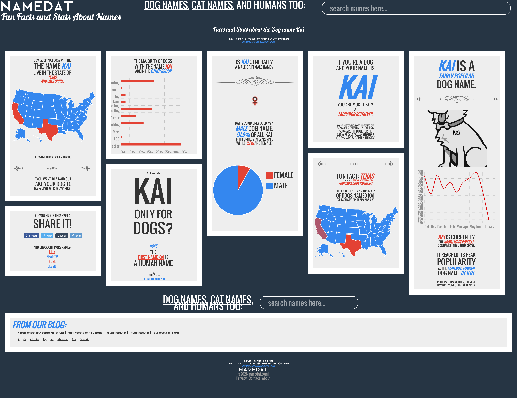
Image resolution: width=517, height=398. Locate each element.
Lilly (52, 251)
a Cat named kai (154, 279)
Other (74, 339)
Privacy (241, 378)
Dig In (272, 41)
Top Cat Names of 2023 (139, 332)
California (64, 157)
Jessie (52, 266)
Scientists (84, 339)
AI (18, 339)
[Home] (253, 369)
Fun (51, 339)
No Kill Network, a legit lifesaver (166, 332)
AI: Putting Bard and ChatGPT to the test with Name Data (41, 332)
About (266, 378)
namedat (254, 374)
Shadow (52, 256)
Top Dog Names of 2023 (116, 332)
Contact (254, 378)
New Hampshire (42, 188)
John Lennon (62, 339)
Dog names (184, 299)
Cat (24, 339)
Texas (51, 157)
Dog (44, 339)
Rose (52, 261)
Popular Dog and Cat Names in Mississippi (85, 332)
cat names (230, 299)
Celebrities (34, 339)
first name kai (151, 257)
